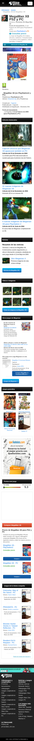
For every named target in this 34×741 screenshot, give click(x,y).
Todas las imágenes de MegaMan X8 (15, 310)
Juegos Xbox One (24, 697)
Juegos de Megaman (10, 381)
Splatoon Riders (23, 712)
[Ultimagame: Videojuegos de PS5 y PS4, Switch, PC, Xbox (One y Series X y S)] (15, 3)
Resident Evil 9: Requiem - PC (9, 642)
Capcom (13, 103)
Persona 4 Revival (24, 709)
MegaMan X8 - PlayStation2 (9, 546)
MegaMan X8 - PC (10, 563)
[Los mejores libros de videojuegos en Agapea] (17, 49)
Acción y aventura (13, 609)
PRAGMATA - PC (10, 607)
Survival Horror (12, 645)
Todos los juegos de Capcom (21, 656)
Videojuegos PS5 (24, 688)
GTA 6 (20, 714)
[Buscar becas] (17, 670)
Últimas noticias (23, 684)
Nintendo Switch (23, 686)
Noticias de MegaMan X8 (11, 270)
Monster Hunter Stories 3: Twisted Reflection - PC (10, 626)
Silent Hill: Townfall (24, 707)
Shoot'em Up (12, 99)
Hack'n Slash (12, 594)
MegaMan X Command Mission (21, 360)
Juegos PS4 (22, 691)
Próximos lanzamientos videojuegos (5, 686)
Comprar (16, 558)
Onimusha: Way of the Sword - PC (10, 591)
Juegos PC (22, 700)
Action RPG (20, 366)
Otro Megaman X (18, 258)
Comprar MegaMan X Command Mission (22, 373)
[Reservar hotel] (17, 456)
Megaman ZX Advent (10, 327)
